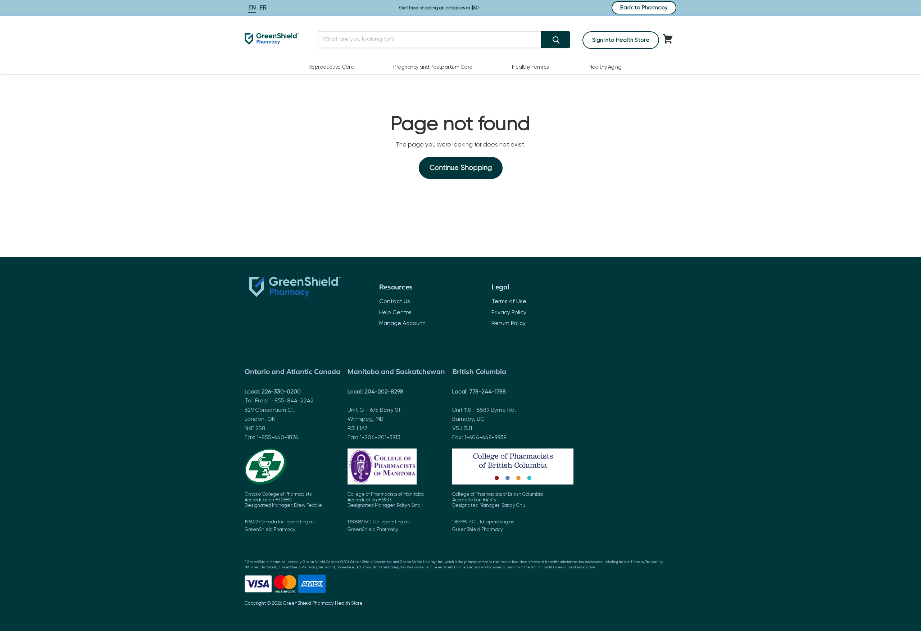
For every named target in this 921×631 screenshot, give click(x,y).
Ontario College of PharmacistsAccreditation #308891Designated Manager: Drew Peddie (283, 512)
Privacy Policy (508, 313)
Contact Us (394, 302)
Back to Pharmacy (644, 7)
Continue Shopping (461, 167)
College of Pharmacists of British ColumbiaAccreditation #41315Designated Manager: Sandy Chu (497, 512)
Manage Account (402, 323)
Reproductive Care (331, 67)
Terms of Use (508, 302)
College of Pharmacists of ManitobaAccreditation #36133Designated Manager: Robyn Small (386, 512)
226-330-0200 (281, 392)
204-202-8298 (383, 392)
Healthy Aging (605, 67)
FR (263, 8)
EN (252, 8)
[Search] (555, 39)
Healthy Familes (530, 67)
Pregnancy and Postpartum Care (432, 67)
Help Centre (395, 313)
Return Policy (508, 323)
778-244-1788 (487, 392)
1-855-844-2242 (292, 401)
